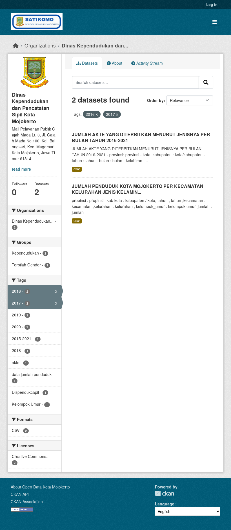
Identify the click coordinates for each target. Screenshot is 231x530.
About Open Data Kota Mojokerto (40, 487)
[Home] (16, 45)
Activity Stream (149, 63)
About (116, 63)
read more (21, 169)
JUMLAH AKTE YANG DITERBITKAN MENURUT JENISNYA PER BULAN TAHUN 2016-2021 (141, 137)
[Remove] (97, 114)
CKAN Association (27, 501)
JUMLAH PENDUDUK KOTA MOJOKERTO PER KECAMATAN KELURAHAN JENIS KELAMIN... (137, 189)
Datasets (89, 63)
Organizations (40, 45)
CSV (77, 169)
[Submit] (206, 82)
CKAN (164, 493)
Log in (211, 4)
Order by (155, 100)
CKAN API (20, 494)
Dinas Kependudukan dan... (95, 45)
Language (164, 504)
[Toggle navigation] (214, 22)
